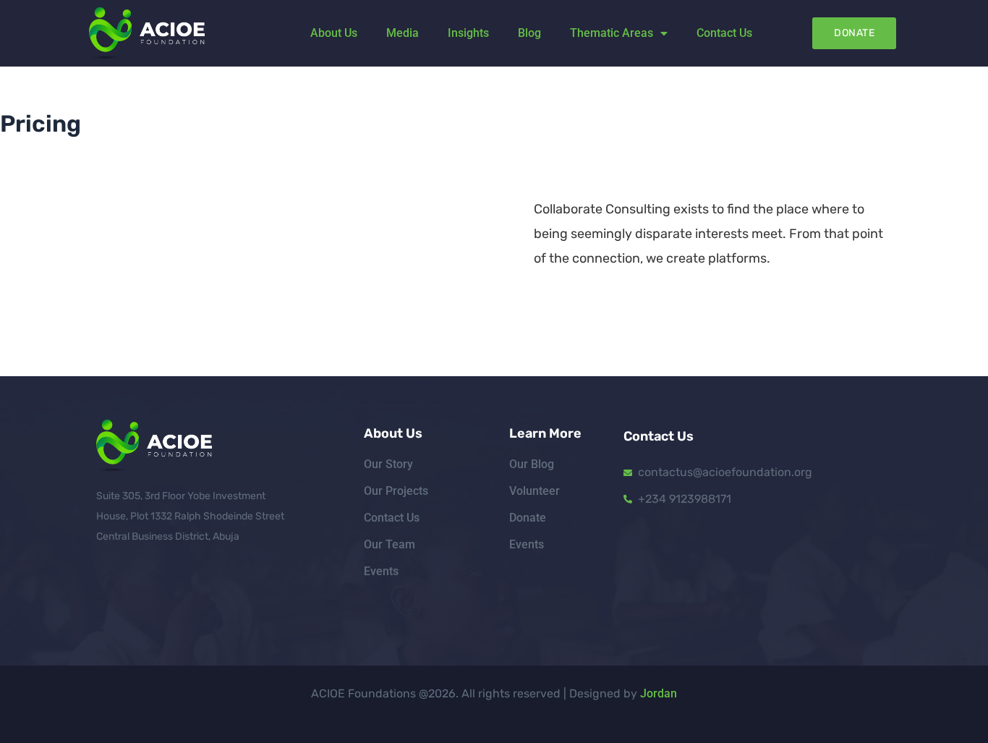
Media (402, 33)
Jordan (658, 693)
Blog (529, 33)
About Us (333, 33)
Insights (468, 33)
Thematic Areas (611, 33)
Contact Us (724, 33)
